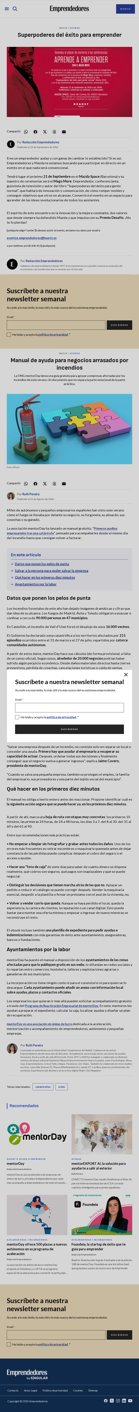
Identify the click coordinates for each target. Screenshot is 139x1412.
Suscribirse (69, 729)
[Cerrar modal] (126, 675)
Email (19, 699)
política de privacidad (61, 717)
